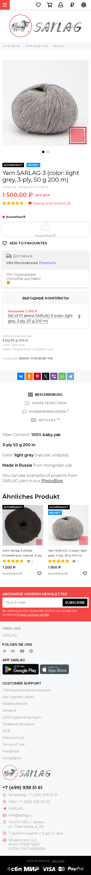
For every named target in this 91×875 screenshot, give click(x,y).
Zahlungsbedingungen (21, 717)
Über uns (11, 628)
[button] (43, 152)
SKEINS (24, 358)
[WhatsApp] (62, 376)
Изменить (47, 263)
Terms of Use (13, 744)
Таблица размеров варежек (26, 690)
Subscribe (75, 602)
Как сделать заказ (18, 697)
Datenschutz (13, 737)
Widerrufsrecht (15, 704)
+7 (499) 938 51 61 (22, 787)
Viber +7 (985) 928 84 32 (29, 802)
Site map (58, 861)
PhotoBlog (52, 481)
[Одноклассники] (29, 376)
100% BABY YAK (41, 358)
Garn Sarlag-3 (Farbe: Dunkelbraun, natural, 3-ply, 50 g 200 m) (22, 553)
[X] (45, 376)
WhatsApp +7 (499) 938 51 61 (33, 795)
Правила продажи (18, 724)
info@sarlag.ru (20, 815)
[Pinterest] (37, 376)
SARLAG (9, 635)
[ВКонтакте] (21, 376)
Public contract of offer (33, 614)
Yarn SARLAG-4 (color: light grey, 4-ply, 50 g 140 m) (67, 553)
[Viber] (54, 376)
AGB (6, 731)
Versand (9, 710)
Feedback (10, 751)
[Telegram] (70, 376)
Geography (11, 758)
